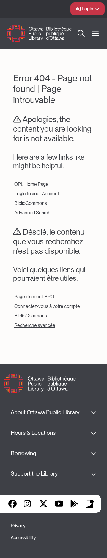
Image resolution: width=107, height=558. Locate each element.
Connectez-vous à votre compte (47, 306)
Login (87, 9)
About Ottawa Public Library (45, 412)
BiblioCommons (30, 203)
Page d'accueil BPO (34, 297)
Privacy (18, 526)
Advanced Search (32, 213)
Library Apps (90, 504)
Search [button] (81, 33)
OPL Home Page (31, 184)
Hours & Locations (33, 432)
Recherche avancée (34, 325)
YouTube (59, 504)
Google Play (74, 504)
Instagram (28, 504)
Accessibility (23, 537)
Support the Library (34, 473)
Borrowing (23, 453)
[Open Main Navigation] (95, 33)
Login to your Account (36, 194)
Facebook (12, 504)
